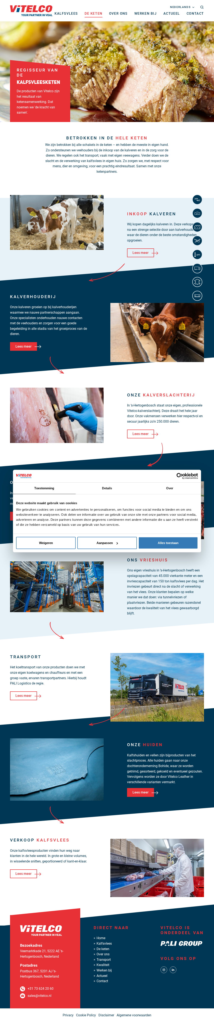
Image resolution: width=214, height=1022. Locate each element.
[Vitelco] (31, 10)
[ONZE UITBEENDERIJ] (198, 241)
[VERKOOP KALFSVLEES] (198, 296)
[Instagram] (163, 969)
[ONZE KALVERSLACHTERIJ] (198, 227)
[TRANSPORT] (198, 268)
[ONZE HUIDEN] (198, 282)
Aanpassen (105, 543)
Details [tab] (107, 488)
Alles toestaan (168, 543)
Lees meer (140, 253)
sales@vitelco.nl (39, 996)
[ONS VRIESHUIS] (198, 254)
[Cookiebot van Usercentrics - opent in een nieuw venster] (179, 476)
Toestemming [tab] (44, 488)
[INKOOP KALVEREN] (198, 200)
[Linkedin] (173, 969)
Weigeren (46, 543)
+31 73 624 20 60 (41, 989)
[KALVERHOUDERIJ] (198, 213)
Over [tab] (169, 488)
